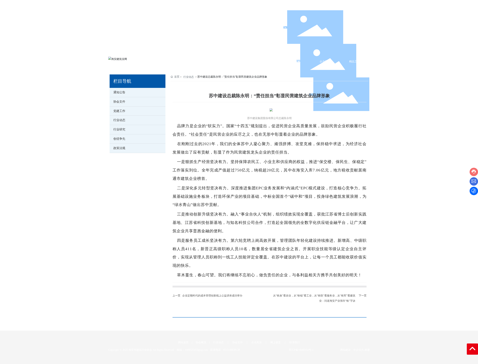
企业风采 (256, 342)
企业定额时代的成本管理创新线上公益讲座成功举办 (212, 295)
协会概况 (201, 342)
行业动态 (119, 120)
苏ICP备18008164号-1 (301, 350)
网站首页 (183, 342)
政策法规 (119, 148)
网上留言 (275, 342)
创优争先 (119, 138)
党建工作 (119, 111)
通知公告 (119, 92)
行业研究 (119, 129)
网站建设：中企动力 (351, 350)
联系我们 (294, 342)
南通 (367, 350)
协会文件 (119, 101)
